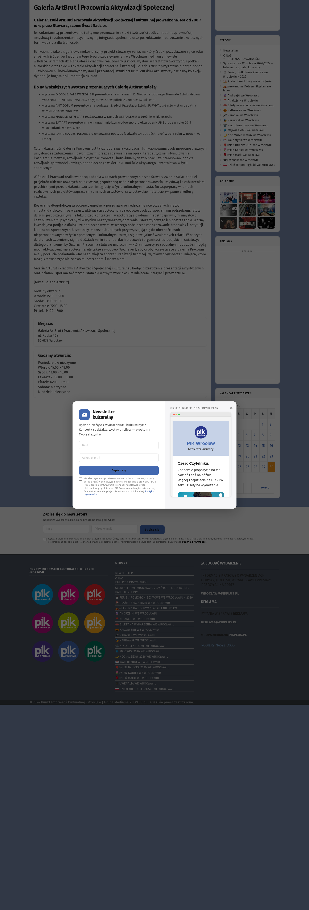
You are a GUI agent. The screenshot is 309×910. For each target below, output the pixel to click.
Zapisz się (118, 470)
